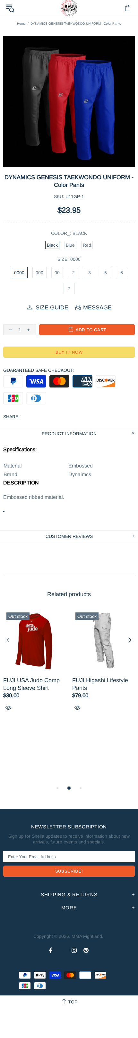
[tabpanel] (34, 667)
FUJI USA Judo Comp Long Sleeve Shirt (31, 684)
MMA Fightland (87, 936)
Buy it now (69, 352)
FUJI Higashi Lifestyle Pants (100, 684)
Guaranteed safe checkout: (38, 370)
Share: (11, 416)
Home (21, 23)
